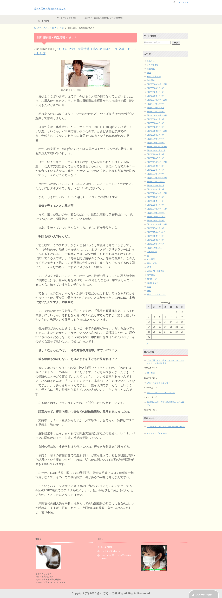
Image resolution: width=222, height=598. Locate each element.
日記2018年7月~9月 (156, 127)
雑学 (149, 290)
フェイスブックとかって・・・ (160, 383)
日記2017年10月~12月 (157, 100)
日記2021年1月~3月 (156, 166)
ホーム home (43, 21)
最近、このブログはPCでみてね (161, 392)
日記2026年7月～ (154, 248)
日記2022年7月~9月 (156, 189)
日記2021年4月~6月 (156, 170)
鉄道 (149, 287)
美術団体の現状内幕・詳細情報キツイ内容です (165, 403)
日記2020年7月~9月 (156, 158)
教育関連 (151, 80)
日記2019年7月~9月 (156, 143)
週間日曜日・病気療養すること (50, 8)
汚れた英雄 (152, 252)
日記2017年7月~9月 (156, 111)
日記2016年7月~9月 (156, 96)
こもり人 (61, 49)
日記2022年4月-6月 (155, 185)
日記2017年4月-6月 (155, 108)
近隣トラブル (153, 283)
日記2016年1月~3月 (156, 88)
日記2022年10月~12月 (157, 178)
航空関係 (151, 275)
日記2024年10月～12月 (157, 209)
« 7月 (146, 344)
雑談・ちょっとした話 (156, 294)
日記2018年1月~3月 (156, 119)
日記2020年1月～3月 (156, 150)
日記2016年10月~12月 (157, 84)
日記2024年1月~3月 (156, 213)
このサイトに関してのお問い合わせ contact (103, 18)
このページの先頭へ (204, 594)
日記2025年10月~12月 (157, 224)
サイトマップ (182, 2)
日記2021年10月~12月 (157, 162)
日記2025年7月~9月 (156, 236)
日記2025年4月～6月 (156, 232)
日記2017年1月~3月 (156, 104)
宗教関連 (151, 69)
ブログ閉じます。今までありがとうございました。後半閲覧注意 (165, 362)
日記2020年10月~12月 (157, 146)
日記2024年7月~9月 (156, 220)
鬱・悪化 (151, 373)
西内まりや (152, 279)
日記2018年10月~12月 (157, 115)
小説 (149, 73)
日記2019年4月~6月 (156, 139)
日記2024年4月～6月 (156, 216)
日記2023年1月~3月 (156, 197)
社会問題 (151, 259)
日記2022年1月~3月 (156, 181)
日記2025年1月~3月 (156, 228)
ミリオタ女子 (153, 65)
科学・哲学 (152, 263)
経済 (149, 267)
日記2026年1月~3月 (156, 240)
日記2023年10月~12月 (157, 193)
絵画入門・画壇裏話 (155, 271)
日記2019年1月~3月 (156, 135)
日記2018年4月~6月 (156, 123)
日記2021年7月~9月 (156, 174)
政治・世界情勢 (79, 49)
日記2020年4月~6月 (156, 154)
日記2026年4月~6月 (156, 244)
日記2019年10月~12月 (157, 131)
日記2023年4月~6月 (104, 49)
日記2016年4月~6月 (156, 92)
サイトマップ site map (67, 18)
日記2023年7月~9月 (156, 205)
